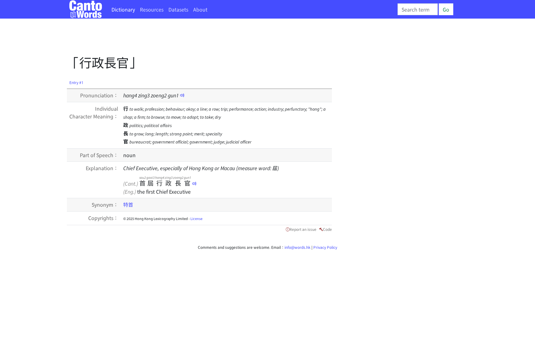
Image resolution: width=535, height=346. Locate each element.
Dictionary (123, 9)
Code (327, 229)
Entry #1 (76, 82)
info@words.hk (298, 247)
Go (446, 9)
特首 (128, 204)
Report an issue (302, 229)
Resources (151, 9)
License (196, 218)
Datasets (178, 9)
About (200, 9)
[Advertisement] (179, 39)
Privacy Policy (325, 247)
